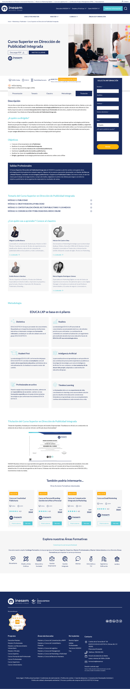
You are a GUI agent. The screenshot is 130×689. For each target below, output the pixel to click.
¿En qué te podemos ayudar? (106, 129)
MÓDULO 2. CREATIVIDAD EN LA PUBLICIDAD (26, 204)
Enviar (107, 147)
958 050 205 (99, 652)
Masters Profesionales (15, 643)
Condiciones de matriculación (50, 678)
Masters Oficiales (14, 651)
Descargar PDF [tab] (16, 52)
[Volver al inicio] (11, 8)
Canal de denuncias (81, 678)
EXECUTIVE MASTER (31, 16)
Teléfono (100, 103)
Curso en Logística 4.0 (60, 1)
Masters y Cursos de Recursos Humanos (51, 656)
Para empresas (99, 1)
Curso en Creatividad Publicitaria (17, 499)
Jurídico (117, 564)
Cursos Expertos (13, 654)
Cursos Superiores (14, 662)
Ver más (27, 523)
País (99, 120)
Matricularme (38, 52)
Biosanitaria (13, 563)
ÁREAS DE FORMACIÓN (97, 16)
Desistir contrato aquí (92, 666)
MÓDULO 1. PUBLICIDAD (18, 200)
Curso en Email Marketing (107, 498)
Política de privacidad (32, 678)
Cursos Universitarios (15, 665)
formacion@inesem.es (96, 661)
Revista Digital (73, 640)
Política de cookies (67, 678)
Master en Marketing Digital (44, 1)
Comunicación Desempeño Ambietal (100, 678)
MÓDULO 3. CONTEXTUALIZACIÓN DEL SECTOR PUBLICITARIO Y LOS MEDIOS (39, 207)
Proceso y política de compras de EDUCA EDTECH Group (79, 680)
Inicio (9, 21)
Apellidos (99, 95)
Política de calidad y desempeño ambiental (45, 680)
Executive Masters (14, 640)
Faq (70, 651)
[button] (125, 8)
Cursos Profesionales (15, 659)
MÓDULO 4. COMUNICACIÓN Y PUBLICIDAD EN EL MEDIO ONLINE (34, 211)
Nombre (100, 86)
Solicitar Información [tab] (113, 8)
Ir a (13, 255)
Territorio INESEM (75, 648)
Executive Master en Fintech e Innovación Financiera (18, 1)
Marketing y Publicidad (19, 21)
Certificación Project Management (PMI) (81, 1)
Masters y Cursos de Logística (47, 648)
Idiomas (78, 564)
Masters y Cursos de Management (49, 651)
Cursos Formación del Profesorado (19, 656)
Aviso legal (19, 678)
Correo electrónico (103, 112)
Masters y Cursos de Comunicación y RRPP (52, 640)
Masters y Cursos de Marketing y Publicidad (52, 654)
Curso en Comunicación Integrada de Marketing (77, 499)
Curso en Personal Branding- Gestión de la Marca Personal (50, 499)
